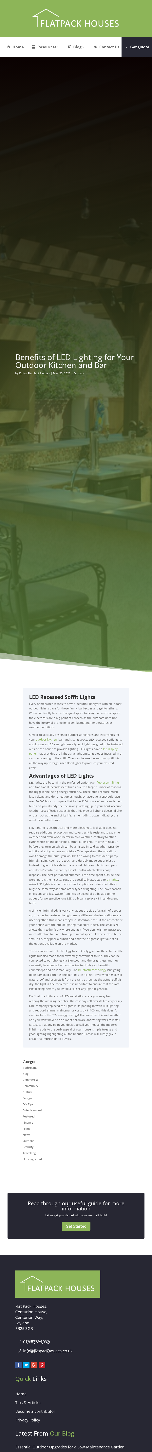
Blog (77, 47)
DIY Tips (28, 1104)
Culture (28, 1092)
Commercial (31, 1080)
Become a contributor (35, 1411)
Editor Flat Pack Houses (34, 373)
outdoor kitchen (46, 739)
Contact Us (109, 47)
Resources (46, 47)
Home (18, 47)
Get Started (76, 1226)
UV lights (112, 879)
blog (25, 1074)
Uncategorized (32, 1159)
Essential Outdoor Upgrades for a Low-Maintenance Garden (69, 1447)
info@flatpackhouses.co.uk (48, 1351)
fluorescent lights (108, 782)
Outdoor (79, 373)
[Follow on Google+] (34, 1365)
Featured (29, 1116)
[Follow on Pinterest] (42, 1365)
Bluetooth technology (92, 970)
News (26, 1135)
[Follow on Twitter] (26, 1365)
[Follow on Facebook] (18, 1365)
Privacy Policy (27, 1420)
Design (27, 1098)
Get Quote (139, 47)
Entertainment (32, 1110)
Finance (28, 1122)
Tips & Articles (28, 1402)
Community (30, 1086)
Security (28, 1147)
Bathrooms (30, 1068)
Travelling (29, 1153)
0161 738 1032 (36, 1341)
